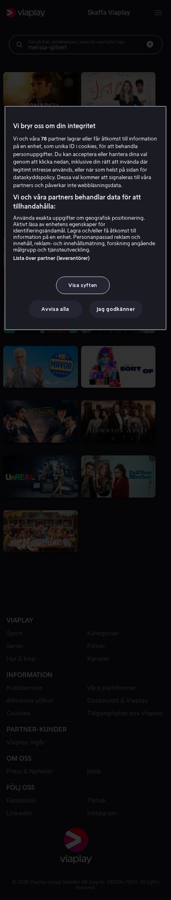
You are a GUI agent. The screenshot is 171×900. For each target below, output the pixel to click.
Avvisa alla (55, 309)
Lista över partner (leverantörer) (51, 258)
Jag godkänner (116, 309)
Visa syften (82, 285)
